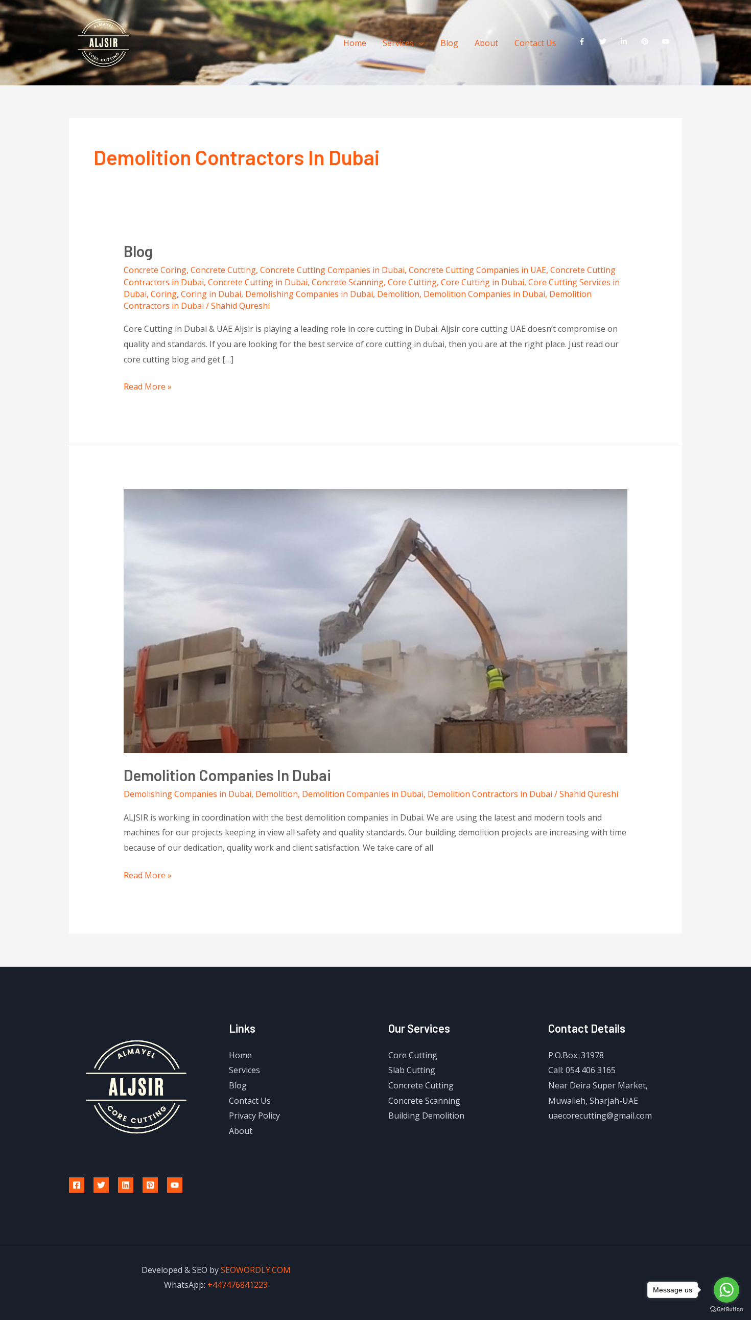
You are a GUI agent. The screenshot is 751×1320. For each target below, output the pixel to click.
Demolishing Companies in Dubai (309, 294)
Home (354, 43)
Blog (449, 43)
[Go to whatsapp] (726, 1290)
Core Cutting (412, 282)
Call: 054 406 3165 (582, 1070)
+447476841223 (237, 1284)
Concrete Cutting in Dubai (258, 282)
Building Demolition (426, 1115)
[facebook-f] (584, 41)
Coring (164, 294)
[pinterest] (647, 41)
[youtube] (668, 41)
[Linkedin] (125, 1185)
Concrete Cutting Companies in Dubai (332, 270)
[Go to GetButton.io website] (726, 1309)
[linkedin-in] (626, 41)
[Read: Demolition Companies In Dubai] (376, 620)
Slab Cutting (411, 1070)
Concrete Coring (155, 270)
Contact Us (535, 43)
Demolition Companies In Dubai (227, 775)
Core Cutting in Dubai (482, 282)
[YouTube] (174, 1185)
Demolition (398, 294)
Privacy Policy (254, 1115)
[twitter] (605, 41)
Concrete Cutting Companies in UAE (477, 270)
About (486, 43)
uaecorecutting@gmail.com (600, 1115)
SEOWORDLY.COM (256, 1270)
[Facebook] (76, 1185)
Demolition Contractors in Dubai (490, 794)
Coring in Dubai (211, 294)
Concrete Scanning (348, 282)
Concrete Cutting (223, 270)
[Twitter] (101, 1185)
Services (398, 43)
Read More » (148, 385)
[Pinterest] (150, 1185)
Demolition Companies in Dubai (484, 294)
